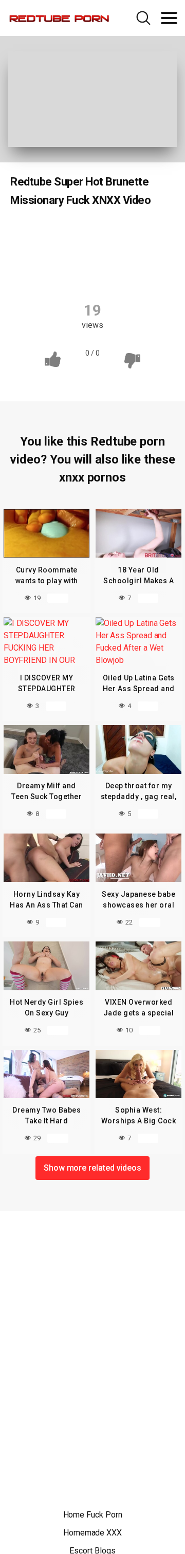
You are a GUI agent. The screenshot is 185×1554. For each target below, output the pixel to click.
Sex (119, 273)
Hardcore (137, 253)
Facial (44, 253)
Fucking (88, 253)
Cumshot (141, 233)
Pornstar (76, 273)
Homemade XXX (92, 1533)
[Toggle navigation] (169, 18)
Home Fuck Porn (92, 1515)
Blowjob (43, 233)
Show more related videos (92, 1168)
